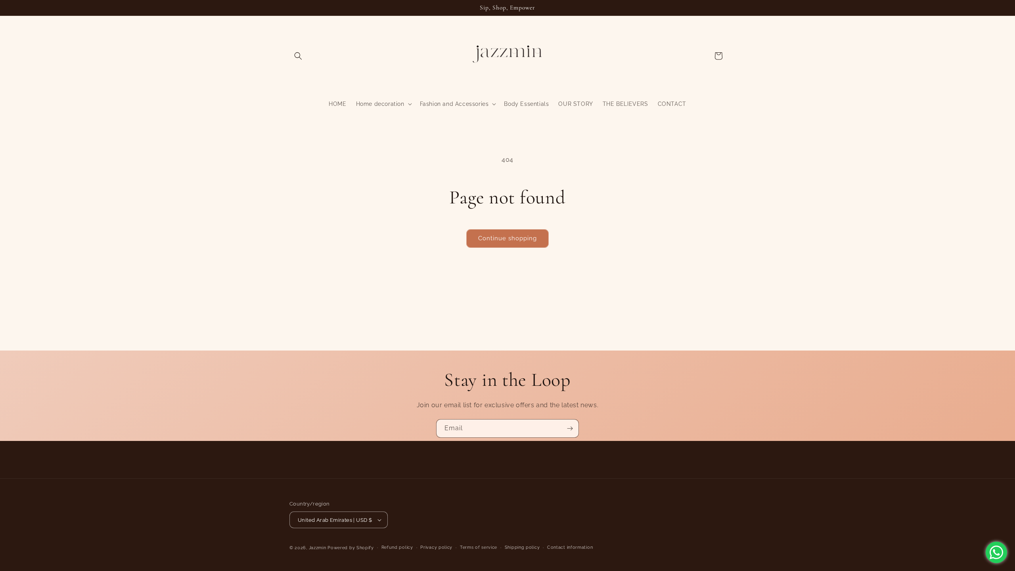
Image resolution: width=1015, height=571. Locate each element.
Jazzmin (317, 547)
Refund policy (397, 547)
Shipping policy (522, 547)
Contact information (570, 547)
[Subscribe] (569, 428)
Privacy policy (436, 547)
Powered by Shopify (350, 547)
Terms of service (478, 547)
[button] (298, 56)
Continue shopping (507, 238)
